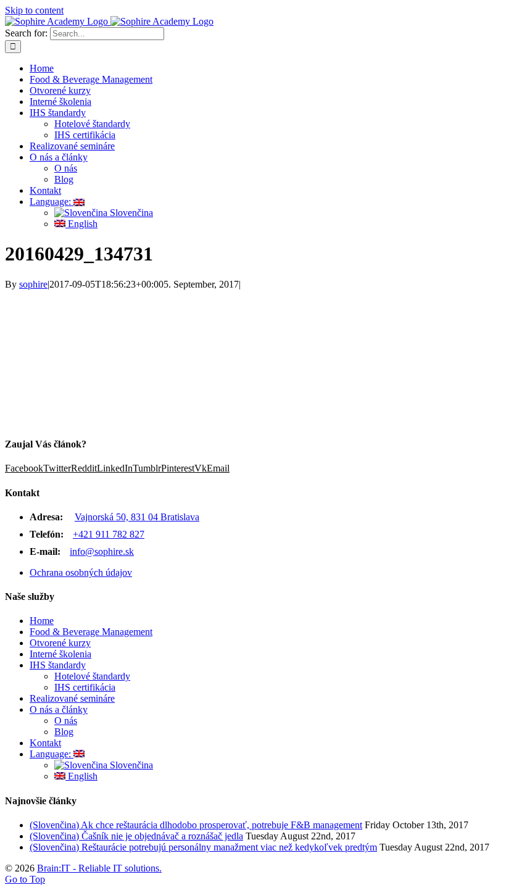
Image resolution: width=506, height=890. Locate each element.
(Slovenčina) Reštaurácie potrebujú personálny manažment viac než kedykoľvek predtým (203, 847)
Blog (63, 731)
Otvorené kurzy (60, 643)
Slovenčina (130, 765)
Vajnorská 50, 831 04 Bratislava (137, 517)
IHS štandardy (58, 665)
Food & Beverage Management (91, 631)
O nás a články (59, 709)
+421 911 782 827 (108, 534)
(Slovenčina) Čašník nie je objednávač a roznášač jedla (136, 836)
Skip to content (34, 10)
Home (42, 620)
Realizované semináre (72, 698)
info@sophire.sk (102, 551)
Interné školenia (60, 654)
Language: (51, 754)
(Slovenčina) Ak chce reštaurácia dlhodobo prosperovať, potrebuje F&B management (196, 825)
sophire (33, 284)
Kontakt (45, 743)
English (81, 776)
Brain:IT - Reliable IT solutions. (99, 868)
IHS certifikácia (84, 687)
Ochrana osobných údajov (81, 572)
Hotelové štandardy (92, 676)
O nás (65, 720)
